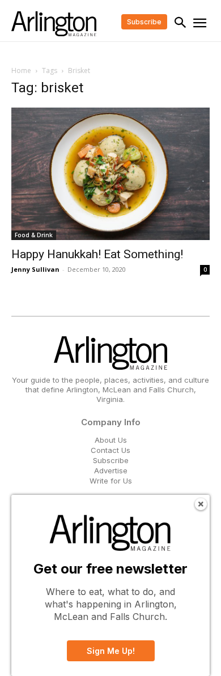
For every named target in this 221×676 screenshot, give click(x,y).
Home (21, 70)
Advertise (111, 470)
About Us (111, 439)
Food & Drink (34, 235)
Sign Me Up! (111, 651)
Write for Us (111, 480)
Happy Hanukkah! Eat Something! (97, 254)
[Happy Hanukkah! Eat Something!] (110, 173)
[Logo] (53, 23)
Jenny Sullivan (35, 269)
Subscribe (111, 460)
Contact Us (110, 450)
